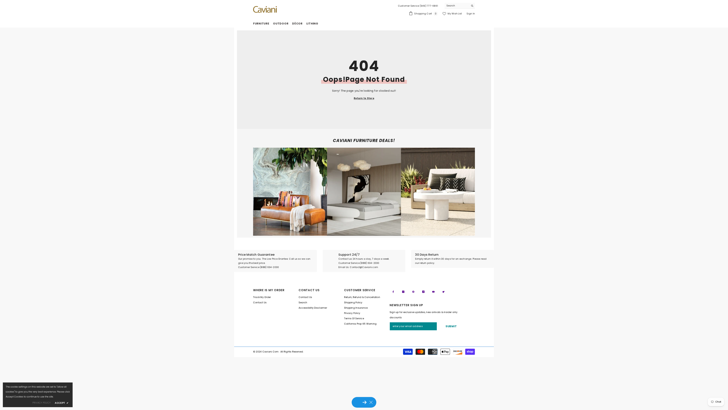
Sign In (471, 13)
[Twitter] (443, 291)
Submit (451, 326)
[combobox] (457, 6)
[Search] (460, 6)
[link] (290, 192)
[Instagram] (403, 291)
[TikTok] (423, 291)
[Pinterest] (413, 291)
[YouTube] (433, 291)
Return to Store (364, 98)
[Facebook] (393, 291)
